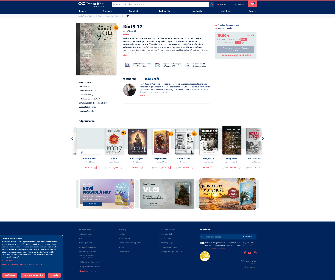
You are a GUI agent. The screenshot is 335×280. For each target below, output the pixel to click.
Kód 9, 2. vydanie (90, 159)
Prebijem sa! (208, 159)
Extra (251, 11)
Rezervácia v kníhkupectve (130, 243)
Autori (121, 247)
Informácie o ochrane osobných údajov (87, 256)
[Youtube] (249, 253)
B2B (80, 238)
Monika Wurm (161, 162)
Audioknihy (134, 11)
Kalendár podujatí (166, 243)
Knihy (81, 11)
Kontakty (122, 229)
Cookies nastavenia (249, 267)
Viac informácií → (8, 261)
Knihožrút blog (165, 238)
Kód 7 (114, 159)
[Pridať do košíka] (95, 167)
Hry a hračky (197, 11)
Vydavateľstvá (124, 251)
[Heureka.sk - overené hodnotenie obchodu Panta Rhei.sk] (205, 256)
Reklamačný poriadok (87, 251)
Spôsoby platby (85, 234)
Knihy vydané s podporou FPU (171, 251)
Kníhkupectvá (124, 238)
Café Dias (225, 11)
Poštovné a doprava (87, 229)
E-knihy (106, 11)
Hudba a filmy (165, 11)
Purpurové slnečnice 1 (161, 159)
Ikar (94, 107)
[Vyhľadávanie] (211, 4)
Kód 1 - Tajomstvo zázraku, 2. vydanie (137, 159)
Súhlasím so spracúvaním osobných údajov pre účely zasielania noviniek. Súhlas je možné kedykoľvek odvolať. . (229, 245)
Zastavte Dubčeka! (255, 159)
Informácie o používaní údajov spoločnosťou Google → (23, 264)
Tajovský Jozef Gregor (232, 162)
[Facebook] (244, 253)
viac (125, 55)
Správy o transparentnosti (90, 266)
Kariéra (122, 234)
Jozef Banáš (129, 31)
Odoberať (248, 237)
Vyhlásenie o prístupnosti (89, 262)
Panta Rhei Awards (167, 229)
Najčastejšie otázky (86, 243)
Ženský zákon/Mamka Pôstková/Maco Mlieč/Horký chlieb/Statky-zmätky (231, 159)
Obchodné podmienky (88, 247)
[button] (9, 275)
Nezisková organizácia (168, 247)
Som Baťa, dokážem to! (184, 159)
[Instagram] (255, 253)
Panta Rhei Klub (165, 234)
